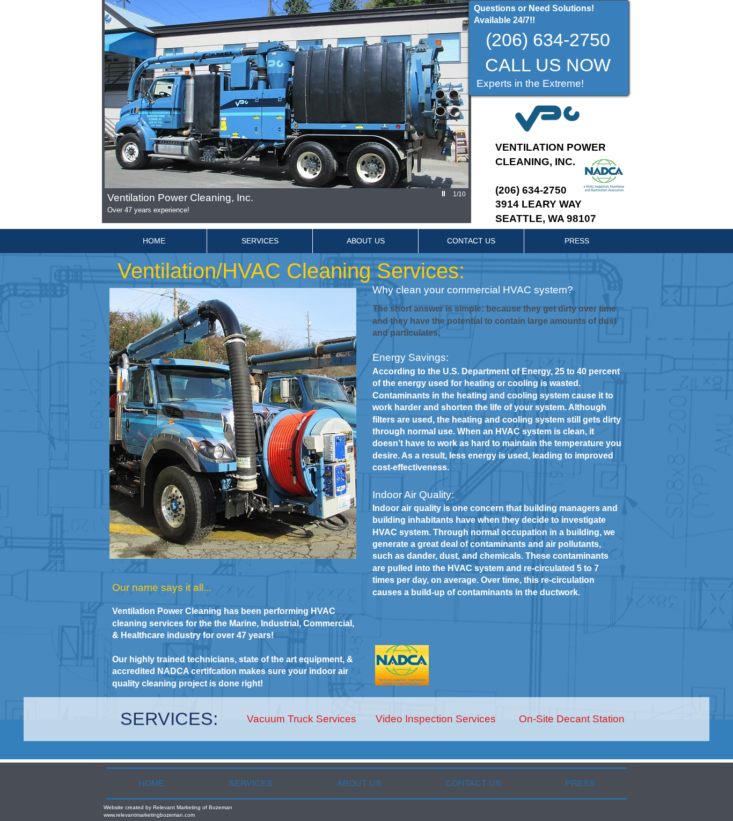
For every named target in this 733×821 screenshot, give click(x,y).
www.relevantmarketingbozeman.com (149, 815)
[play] (444, 193)
